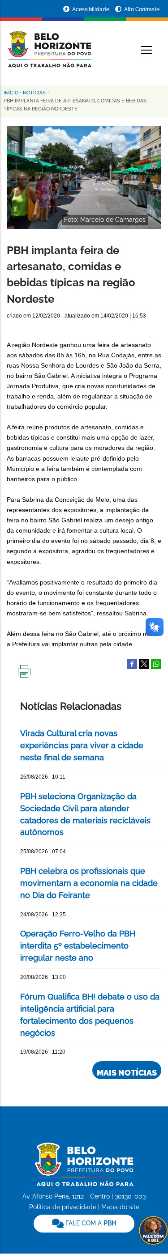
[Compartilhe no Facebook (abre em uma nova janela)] (132, 663)
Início (11, 93)
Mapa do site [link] (120, 1207)
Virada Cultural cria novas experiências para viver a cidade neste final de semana (81, 745)
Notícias (34, 93)
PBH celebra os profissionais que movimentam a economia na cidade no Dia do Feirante (89, 883)
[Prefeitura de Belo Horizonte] (49, 44)
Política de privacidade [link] (62, 1207)
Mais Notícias (127, 1072)
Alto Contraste (141, 9)
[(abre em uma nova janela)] (144, 663)
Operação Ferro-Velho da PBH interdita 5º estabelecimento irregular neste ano (77, 945)
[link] (84, 1224)
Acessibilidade (91, 9)
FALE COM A (90, 1223)
